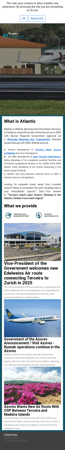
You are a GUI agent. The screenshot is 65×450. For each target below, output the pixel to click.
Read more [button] (36, 18)
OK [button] (24, 18)
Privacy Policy (11, 434)
